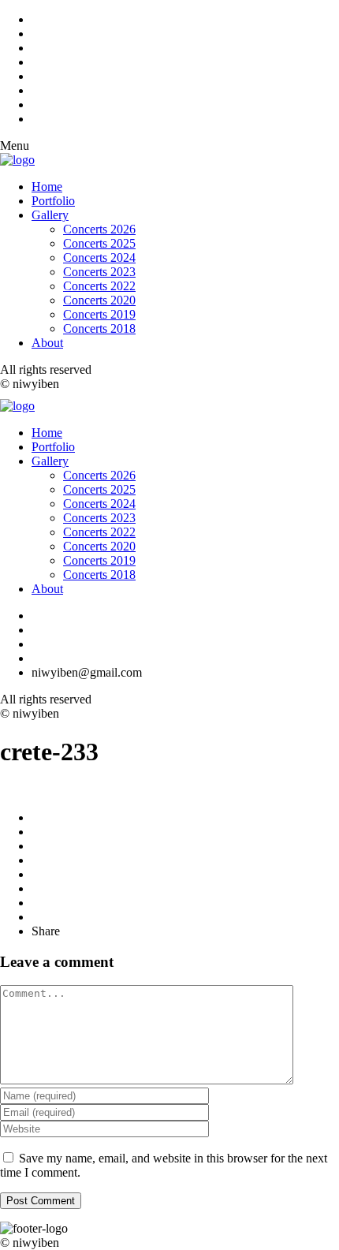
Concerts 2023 (99, 271)
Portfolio (53, 200)
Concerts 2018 (99, 328)
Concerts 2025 (99, 243)
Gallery (50, 215)
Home (47, 186)
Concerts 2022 (99, 286)
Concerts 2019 (99, 314)
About (47, 342)
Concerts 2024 (99, 257)
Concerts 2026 (99, 229)
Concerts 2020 (99, 300)
